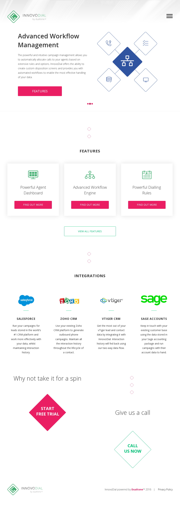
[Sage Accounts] (154, 299)
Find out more (33, 204)
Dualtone (137, 489)
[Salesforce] (26, 299)
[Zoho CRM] (69, 299)
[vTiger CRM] (111, 299)
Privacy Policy (165, 489)
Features (40, 91)
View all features (90, 231)
